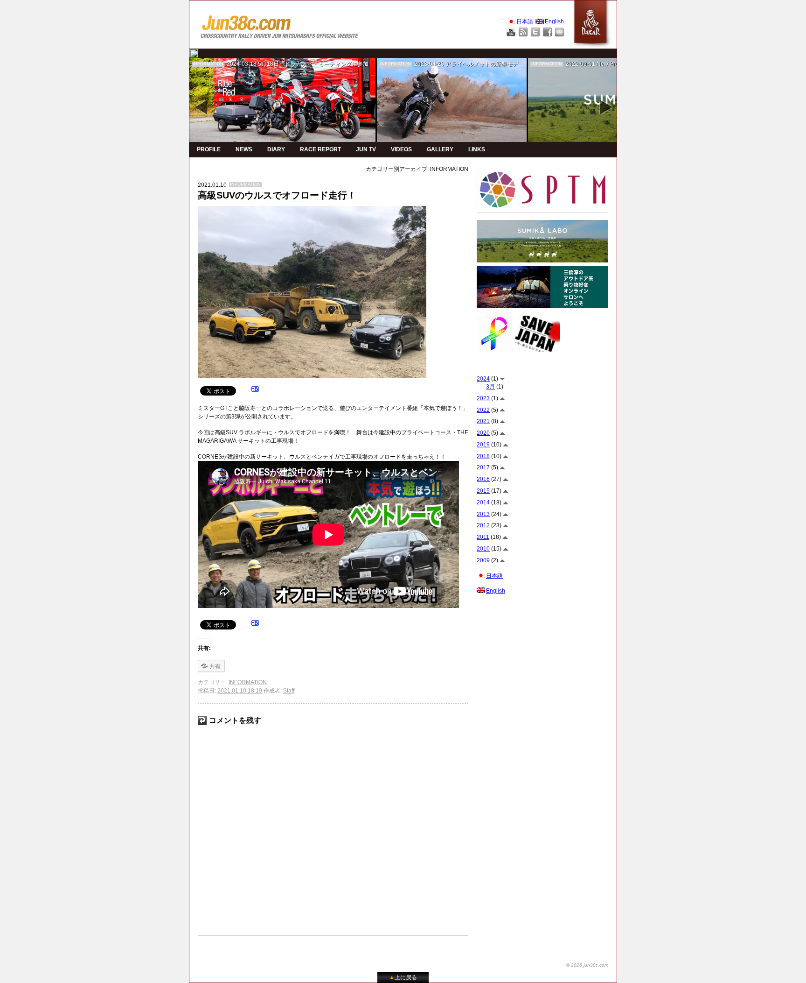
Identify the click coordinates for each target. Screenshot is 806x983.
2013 (483, 514)
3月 (490, 386)
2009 (483, 560)
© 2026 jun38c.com (587, 965)
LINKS (476, 149)
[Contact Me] (559, 32)
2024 (483, 378)
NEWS (244, 149)
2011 (483, 537)
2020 (483, 433)
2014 (483, 502)
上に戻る (403, 977)
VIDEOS (401, 149)
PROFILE (209, 149)
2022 (483, 410)
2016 (483, 479)
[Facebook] (547, 32)
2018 (483, 456)
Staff (288, 690)
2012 (483, 525)
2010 (483, 548)
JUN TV (366, 149)
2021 (483, 421)
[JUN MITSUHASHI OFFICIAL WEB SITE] (279, 24)
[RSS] (523, 32)
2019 (483, 444)
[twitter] (193, 53)
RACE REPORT (320, 149)
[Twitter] (535, 32)
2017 (483, 467)
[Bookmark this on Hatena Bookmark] (255, 390)
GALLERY (440, 149)
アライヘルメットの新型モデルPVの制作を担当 (505, 64)
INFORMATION (208, 64)
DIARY (276, 149)
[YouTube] (511, 32)
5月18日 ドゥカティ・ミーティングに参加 (313, 64)
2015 (483, 491)
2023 (483, 398)
